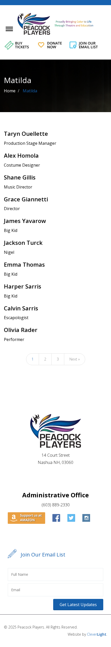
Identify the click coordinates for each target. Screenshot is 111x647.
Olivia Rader (20, 330)
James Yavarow (25, 220)
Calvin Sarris (21, 308)
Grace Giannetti (26, 199)
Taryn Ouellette (26, 133)
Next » (74, 359)
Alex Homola (21, 155)
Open (14, 32)
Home (9, 91)
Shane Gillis (20, 177)
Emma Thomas (24, 264)
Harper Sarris (22, 286)
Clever (96, 634)
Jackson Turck (23, 242)
